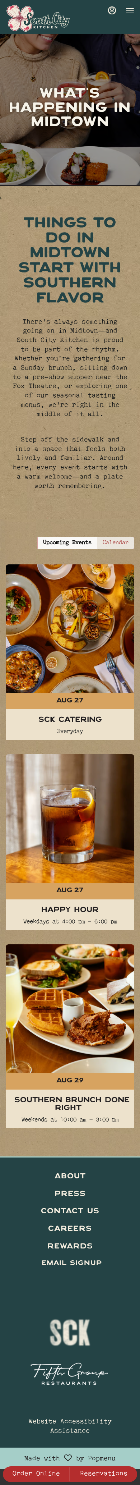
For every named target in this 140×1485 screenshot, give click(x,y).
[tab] (67, 543)
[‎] (70, 1280)
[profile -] (112, 10)
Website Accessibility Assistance (70, 1427)
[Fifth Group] (70, 1371)
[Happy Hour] (70, 828)
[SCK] (70, 1329)
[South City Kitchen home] (38, 18)
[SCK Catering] (70, 638)
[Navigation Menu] (130, 11)
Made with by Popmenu (60, 1458)
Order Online (36, 1474)
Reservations (103, 1474)
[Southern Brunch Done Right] (70, 1022)
